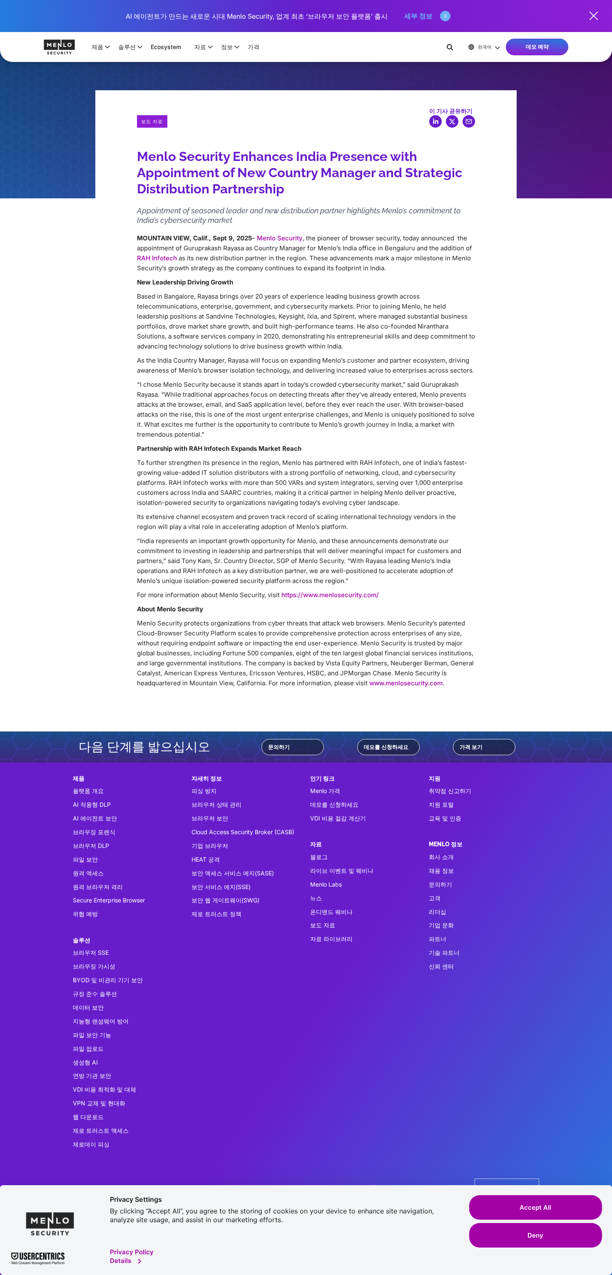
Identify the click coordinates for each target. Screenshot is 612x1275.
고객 (434, 898)
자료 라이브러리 (331, 938)
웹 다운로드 (88, 1116)
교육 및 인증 (445, 818)
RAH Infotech (158, 258)
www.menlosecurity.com (406, 683)
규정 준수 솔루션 (95, 993)
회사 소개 (441, 856)
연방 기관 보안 (92, 1075)
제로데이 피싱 (91, 1144)
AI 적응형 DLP (92, 804)
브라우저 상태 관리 (216, 804)
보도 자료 (322, 925)
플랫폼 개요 (88, 790)
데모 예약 (537, 46)
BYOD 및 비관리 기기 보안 (108, 979)
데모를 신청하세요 (386, 747)
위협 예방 (85, 913)
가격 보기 (471, 747)
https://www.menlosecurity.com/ (330, 595)
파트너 (437, 938)
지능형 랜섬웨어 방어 (101, 1021)
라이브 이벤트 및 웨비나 (341, 870)
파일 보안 (85, 859)
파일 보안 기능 (92, 1034)
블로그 (319, 856)
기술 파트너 (444, 952)
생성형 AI (85, 1062)
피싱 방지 (204, 790)
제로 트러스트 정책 (216, 913)
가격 (253, 46)
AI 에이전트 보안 (95, 818)
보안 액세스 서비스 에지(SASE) (233, 873)
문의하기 (279, 747)
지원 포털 (441, 804)
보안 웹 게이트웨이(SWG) (225, 900)
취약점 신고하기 (450, 790)
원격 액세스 (88, 873)
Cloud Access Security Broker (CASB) (243, 831)
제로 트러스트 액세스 (101, 1130)
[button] (98, 47)
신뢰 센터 (441, 966)
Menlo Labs (326, 884)
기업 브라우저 (210, 845)
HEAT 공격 (206, 859)
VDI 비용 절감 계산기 (338, 818)
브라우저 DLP (91, 845)
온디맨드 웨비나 (331, 911)
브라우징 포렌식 (94, 831)
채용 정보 (441, 870)
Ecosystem (166, 46)
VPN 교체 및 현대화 (99, 1103)
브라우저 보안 (210, 818)
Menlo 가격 (325, 790)
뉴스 (316, 898)
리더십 (437, 911)
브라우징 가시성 (94, 966)
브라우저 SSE (91, 952)
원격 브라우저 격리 (98, 886)
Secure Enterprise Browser (109, 900)
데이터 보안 (88, 1007)
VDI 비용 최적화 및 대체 (104, 1089)
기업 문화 (441, 925)
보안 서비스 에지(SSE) (221, 886)
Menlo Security (280, 238)
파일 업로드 (88, 1048)
